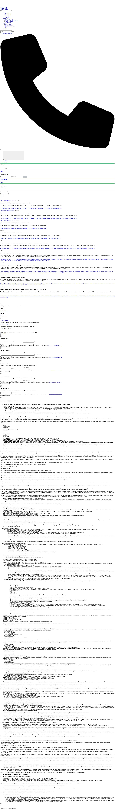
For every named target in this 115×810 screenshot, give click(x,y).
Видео (6, 27)
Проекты (5, 23)
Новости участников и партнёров (12, 20)
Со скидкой (4, 186)
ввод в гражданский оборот (8, 200)
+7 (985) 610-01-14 (4, 7)
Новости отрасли (8, 22)
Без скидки (4, 187)
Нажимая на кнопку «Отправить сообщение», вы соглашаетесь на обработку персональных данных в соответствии (31, 345)
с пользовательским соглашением (55, 345)
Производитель (4, 179)
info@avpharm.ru (3, 8)
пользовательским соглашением (55, 357)
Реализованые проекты (10, 26)
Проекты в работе (9, 25)
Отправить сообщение (5, 346)
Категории (3, 164)
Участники (7, 15)
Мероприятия (8, 24)
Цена (2, 171)
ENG (6, 160)
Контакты (5, 28)
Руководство (7, 14)
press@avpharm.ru (4, 9)
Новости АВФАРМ (9, 19)
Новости (4, 18)
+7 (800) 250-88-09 (4, 324)
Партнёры (7, 17)
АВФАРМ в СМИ (9, 21)
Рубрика (5, 168)
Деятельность (8, 13)
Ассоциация (5, 12)
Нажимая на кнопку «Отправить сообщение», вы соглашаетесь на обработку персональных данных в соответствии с (31, 357)
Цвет (2, 182)
